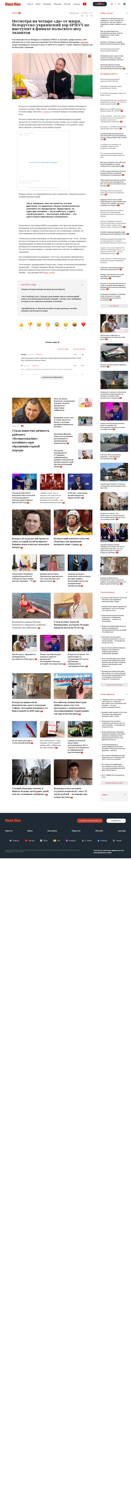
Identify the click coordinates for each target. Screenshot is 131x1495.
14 (81, 586)
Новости (30, 4)
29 (31, 743)
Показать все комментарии (52, 377)
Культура (76, 4)
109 (82, 628)
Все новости (114, 306)
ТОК (58, 841)
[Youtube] (84, 4)
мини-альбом (49, 272)
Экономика (47, 4)
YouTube (31, 841)
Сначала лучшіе (79, 349)
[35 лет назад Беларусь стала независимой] (24, 737)
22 (61, 466)
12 (34, 581)
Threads (119, 841)
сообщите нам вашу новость (89, 820)
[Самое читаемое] (127, 592)
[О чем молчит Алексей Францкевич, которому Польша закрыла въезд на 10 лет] (73, 611)
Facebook (103, 841)
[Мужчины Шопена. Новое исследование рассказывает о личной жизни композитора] (73, 438)
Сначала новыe (63, 349)
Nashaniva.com (74, 13)
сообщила (46, 112)
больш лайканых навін (114, 783)
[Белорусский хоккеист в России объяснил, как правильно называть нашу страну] (73, 529)
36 (39, 628)
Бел (112, 4)
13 (27, 502)
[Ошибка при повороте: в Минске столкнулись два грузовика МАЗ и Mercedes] (114, 476)
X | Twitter (88, 841)
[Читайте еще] (82, 285)
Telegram (15, 841)
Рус (92, 15)
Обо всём (67, 4)
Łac (87, 15)
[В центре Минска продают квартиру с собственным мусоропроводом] (114, 446)
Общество (57, 4)
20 (63, 502)
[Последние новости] (127, 74)
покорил (84, 42)
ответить (38, 354)
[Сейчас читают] (127, 13)
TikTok (45, 841)
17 (54, 581)
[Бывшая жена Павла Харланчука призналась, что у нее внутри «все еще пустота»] (52, 571)
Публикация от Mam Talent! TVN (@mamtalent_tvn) (43, 187)
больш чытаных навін (114, 685)
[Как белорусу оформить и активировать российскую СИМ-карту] (24, 651)
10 (19, 12)
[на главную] (13, 4)
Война (38, 4)
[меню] (124, 4)
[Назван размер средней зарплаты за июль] (114, 355)
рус (119, 4)
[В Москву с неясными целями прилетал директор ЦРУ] (80, 489)
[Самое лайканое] (127, 694)
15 (80, 544)
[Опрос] (125, 794)
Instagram (72, 841)
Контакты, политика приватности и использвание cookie (109, 851)
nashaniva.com (9, 851)
